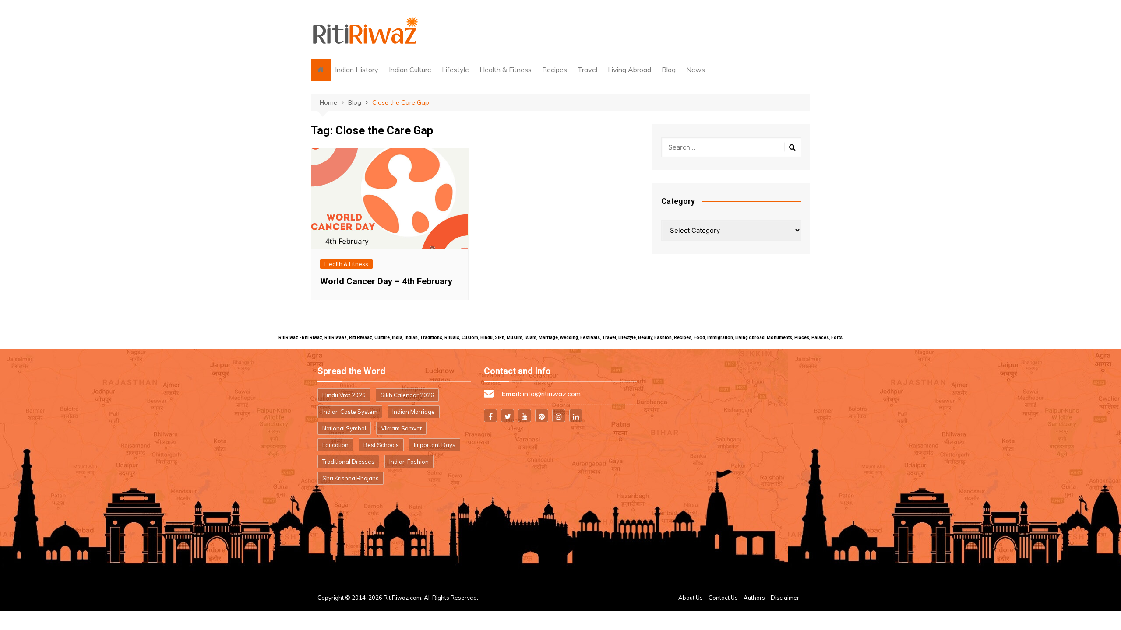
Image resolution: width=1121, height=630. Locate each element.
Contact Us (723, 597)
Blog (669, 69)
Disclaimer (785, 597)
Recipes (554, 69)
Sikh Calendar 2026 (407, 395)
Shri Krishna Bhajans (350, 478)
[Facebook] (490, 415)
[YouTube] (524, 415)
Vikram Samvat (401, 428)
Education (335, 444)
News (695, 69)
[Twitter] (507, 415)
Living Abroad (629, 69)
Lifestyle (455, 69)
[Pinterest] (541, 415)
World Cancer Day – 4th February (386, 281)
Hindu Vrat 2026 (344, 395)
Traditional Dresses (348, 461)
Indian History (356, 69)
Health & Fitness (505, 69)
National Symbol (344, 428)
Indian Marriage (413, 411)
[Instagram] (558, 415)
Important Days (434, 444)
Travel (587, 69)
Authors (754, 597)
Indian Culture (410, 69)
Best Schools (381, 444)
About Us (690, 597)
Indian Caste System (349, 411)
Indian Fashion (409, 461)
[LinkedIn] (575, 415)
